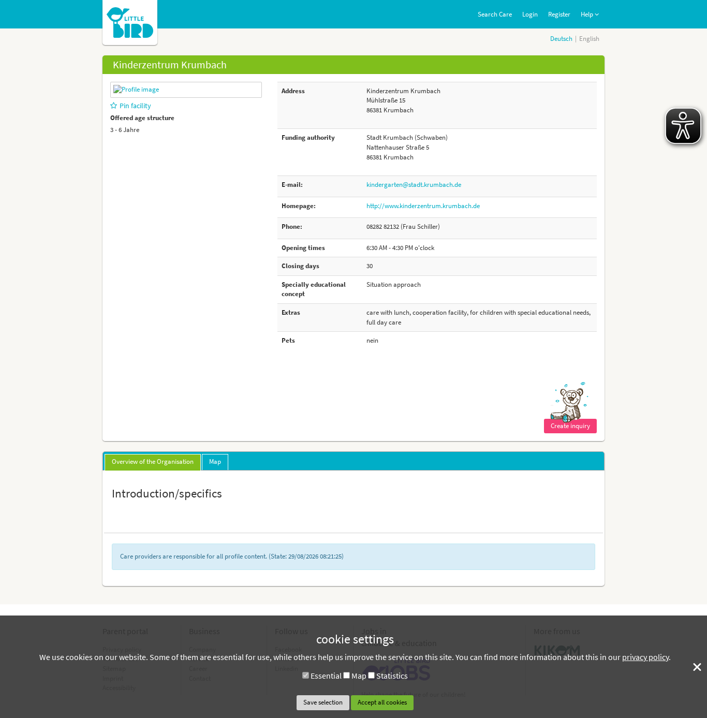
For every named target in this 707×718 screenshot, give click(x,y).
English (589, 38)
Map (358, 675)
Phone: (292, 226)
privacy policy (645, 657)
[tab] (153, 462)
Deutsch (561, 38)
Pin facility (135, 105)
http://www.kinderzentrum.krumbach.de (423, 205)
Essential (326, 675)
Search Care (495, 14)
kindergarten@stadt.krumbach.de (413, 184)
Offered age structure (142, 117)
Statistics (392, 675)
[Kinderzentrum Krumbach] (136, 89)
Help (588, 14)
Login (530, 14)
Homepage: (299, 205)
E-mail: (292, 184)
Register (559, 14)
